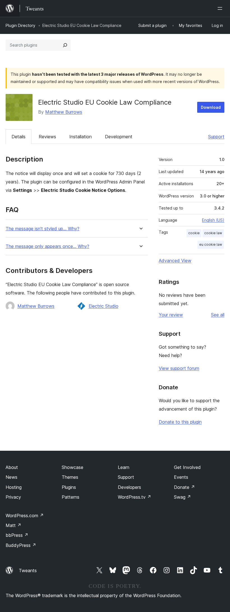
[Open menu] (221, 8)
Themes (70, 477)
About (12, 467)
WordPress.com (25, 515)
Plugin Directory (20, 25)
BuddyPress (21, 545)
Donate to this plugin (180, 422)
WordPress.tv (134, 497)
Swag (182, 497)
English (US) (213, 220)
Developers (129, 487)
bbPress (17, 535)
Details (19, 136)
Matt (13, 525)
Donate (184, 487)
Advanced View (175, 260)
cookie (194, 233)
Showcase (72, 467)
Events (181, 477)
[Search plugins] (65, 45)
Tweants (28, 570)
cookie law (213, 233)
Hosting (14, 487)
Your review (171, 314)
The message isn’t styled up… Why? (42, 228)
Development (118, 136)
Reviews (47, 136)
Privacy (13, 497)
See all (217, 314)
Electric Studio (103, 306)
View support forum (179, 368)
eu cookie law (210, 244)
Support (216, 136)
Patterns (70, 497)
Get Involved (187, 467)
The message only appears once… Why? (47, 246)
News (11, 477)
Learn (123, 467)
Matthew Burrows (63, 112)
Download (211, 107)
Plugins (69, 487)
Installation (80, 136)
